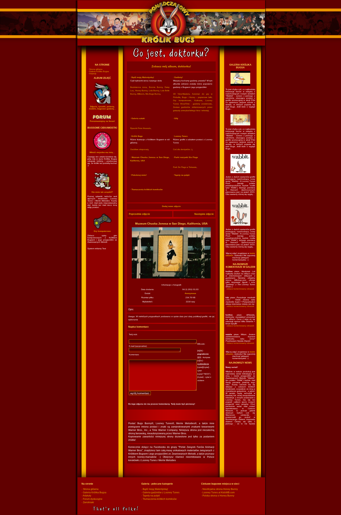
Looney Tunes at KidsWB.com (218, 492)
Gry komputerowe (182, 100)
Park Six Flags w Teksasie (185, 167)
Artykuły (92, 73)
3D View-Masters (181, 94)
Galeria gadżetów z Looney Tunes (161, 492)
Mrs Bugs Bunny (152, 94)
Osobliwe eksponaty (139, 149)
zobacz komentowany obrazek (240, 289)
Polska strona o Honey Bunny (218, 495)
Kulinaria (198, 100)
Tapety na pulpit (151, 495)
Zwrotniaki (88, 502)
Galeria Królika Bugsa (99, 71)
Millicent (140, 94)
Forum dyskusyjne (92, 499)
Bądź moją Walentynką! (155, 489)
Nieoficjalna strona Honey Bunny (220, 489)
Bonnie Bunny (156, 87)
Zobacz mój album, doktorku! (171, 66)
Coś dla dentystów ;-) (182, 149)
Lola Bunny (154, 90)
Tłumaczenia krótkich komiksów (160, 499)
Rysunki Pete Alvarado (140, 128)
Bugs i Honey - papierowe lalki (197, 97)
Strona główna (95, 69)
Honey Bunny (141, 90)
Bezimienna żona (138, 87)
